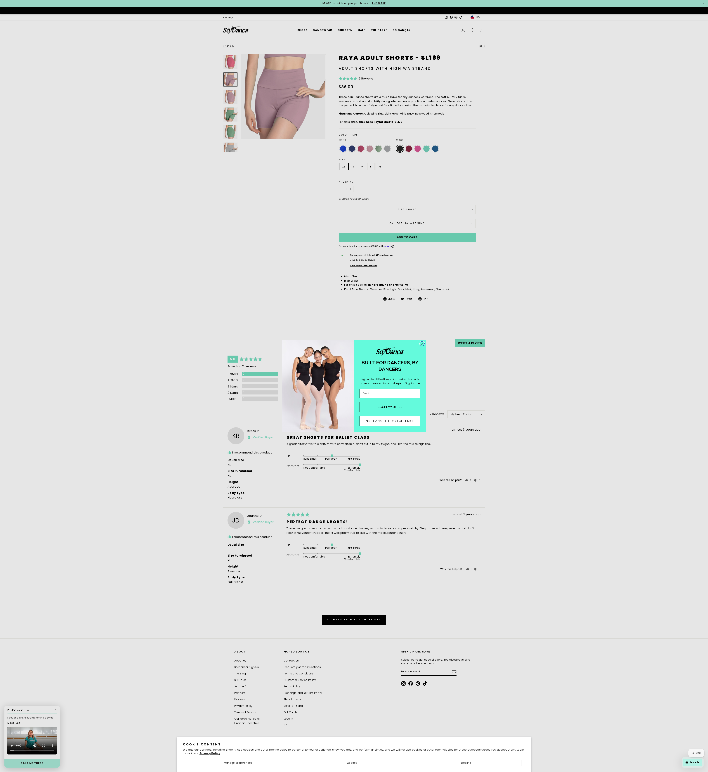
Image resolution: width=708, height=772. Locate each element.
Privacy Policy (209, 753)
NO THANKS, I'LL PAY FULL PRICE (390, 421)
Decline (466, 763)
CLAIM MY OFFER (390, 407)
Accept (352, 763)
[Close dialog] (422, 343)
